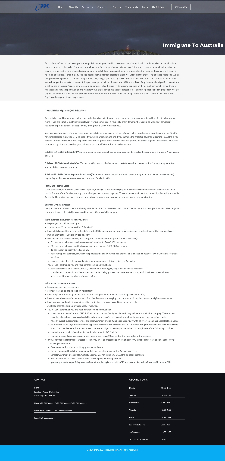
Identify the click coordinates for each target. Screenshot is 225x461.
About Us (73, 7)
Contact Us (102, 7)
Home (61, 7)
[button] (181, 7)
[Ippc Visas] (42, 7)
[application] (91, 7)
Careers (117, 7)
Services (86, 7)
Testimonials (131, 7)
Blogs (145, 7)
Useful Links (158, 7)
